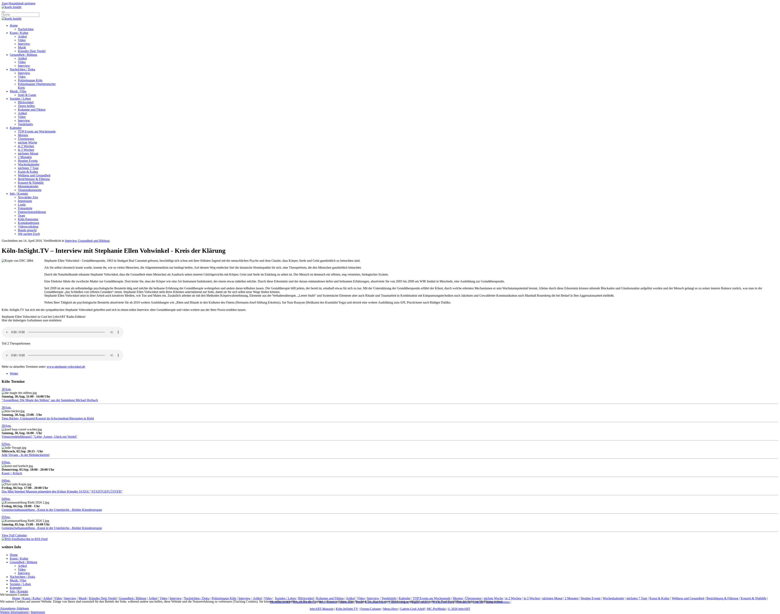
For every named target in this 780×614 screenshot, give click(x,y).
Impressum (25, 201)
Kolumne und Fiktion (32, 109)
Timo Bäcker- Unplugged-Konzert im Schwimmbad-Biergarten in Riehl (48, 418)
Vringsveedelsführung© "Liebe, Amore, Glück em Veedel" (39, 436)
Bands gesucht (27, 230)
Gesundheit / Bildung (23, 54)
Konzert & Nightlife (31, 182)
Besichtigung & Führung (34, 179)
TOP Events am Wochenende (37, 131)
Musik (22, 47)
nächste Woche (27, 142)
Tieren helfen (26, 106)
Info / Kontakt (19, 193)
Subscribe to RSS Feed (33, 539)
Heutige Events (28, 160)
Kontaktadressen (28, 223)
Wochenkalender (28, 164)
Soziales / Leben (20, 98)
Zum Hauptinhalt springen (18, 3)
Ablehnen (22, 608)
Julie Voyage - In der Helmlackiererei (25, 455)
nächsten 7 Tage (28, 168)
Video (22, 40)
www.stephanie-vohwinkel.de (66, 366)
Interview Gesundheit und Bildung (87, 240)
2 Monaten (25, 157)
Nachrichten (26, 29)
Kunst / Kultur (19, 33)
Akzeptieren (8, 608)
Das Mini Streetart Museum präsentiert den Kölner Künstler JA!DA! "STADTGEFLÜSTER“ (62, 491)
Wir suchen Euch (29, 234)
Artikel (22, 36)
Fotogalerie (25, 208)
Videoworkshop (28, 226)
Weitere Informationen (14, 612)
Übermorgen (26, 139)
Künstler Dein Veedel (32, 51)
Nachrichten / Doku (22, 69)
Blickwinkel (26, 102)
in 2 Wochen (26, 146)
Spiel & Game (27, 95)
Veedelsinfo (25, 124)
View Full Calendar (14, 535)
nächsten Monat (28, 153)
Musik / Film (18, 91)
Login (22, 204)
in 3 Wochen (26, 149)
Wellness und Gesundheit (34, 175)
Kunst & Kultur (28, 171)
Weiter (14, 373)
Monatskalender (28, 186)
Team (21, 215)
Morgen (23, 135)
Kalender (16, 128)
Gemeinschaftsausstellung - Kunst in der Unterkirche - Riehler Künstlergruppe (52, 509)
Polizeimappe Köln (30, 80)
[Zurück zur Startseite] (11, 7)
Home (14, 25)
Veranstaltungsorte (29, 190)
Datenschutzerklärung (32, 212)
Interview (24, 43)
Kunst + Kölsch (12, 473)
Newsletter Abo (28, 197)
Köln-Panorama (28, 219)
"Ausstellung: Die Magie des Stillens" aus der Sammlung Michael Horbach (50, 400)
